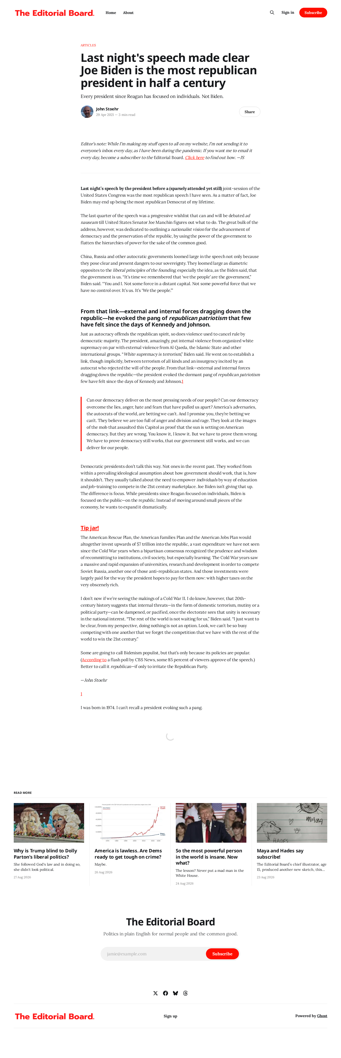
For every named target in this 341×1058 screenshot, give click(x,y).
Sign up (170, 1016)
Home (111, 12)
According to (94, 659)
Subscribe (313, 12)
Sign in (288, 12)
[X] (155, 993)
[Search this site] (272, 12)
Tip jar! (90, 527)
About (128, 12)
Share (250, 111)
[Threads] (185, 993)
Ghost (322, 1015)
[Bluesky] (175, 993)
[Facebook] (165, 993)
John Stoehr (107, 109)
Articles (88, 45)
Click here (194, 157)
